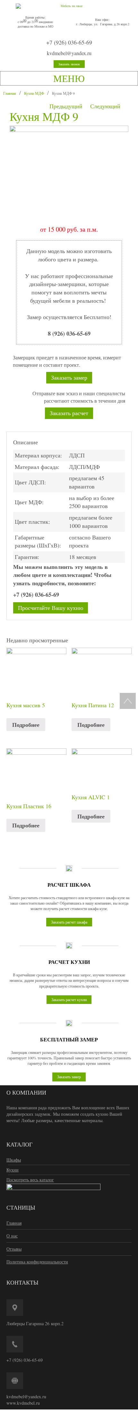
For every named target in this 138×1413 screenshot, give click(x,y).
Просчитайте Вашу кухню (50, 608)
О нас (12, 1236)
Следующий (105, 106)
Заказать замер (69, 377)
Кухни (12, 1170)
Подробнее (25, 724)
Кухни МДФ (34, 93)
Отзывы (14, 1249)
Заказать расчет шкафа (69, 921)
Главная (9, 93)
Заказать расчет (69, 413)
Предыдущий (65, 106)
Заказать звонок (69, 64)
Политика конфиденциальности (37, 1262)
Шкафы (13, 1160)
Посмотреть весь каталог (30, 1180)
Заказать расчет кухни (69, 999)
